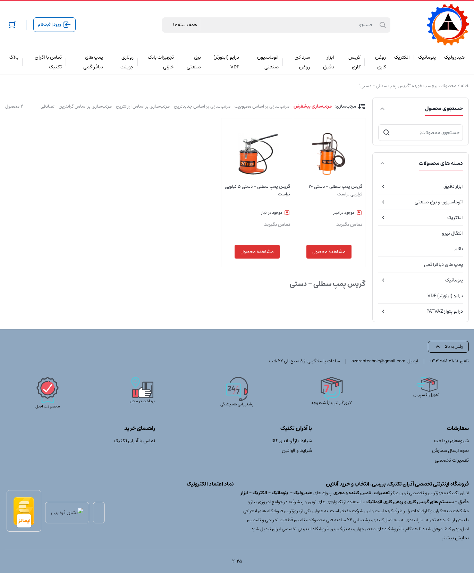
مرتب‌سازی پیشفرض (313, 106)
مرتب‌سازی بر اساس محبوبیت (262, 106)
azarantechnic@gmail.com (378, 361)
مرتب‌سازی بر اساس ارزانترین (143, 106)
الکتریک (455, 217)
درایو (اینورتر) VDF (445, 296)
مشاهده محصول (329, 251)
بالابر (458, 249)
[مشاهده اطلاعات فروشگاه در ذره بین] (67, 512)
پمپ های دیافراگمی (443, 264)
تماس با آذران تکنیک (134, 441)
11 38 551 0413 (444, 361)
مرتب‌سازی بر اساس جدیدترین (202, 106)
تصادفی (47, 106)
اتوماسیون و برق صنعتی (439, 202)
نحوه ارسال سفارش (450, 450)
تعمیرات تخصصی (452, 460)
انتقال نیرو (452, 233)
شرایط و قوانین (297, 450)
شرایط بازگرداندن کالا (291, 441)
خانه (465, 86)
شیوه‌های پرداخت (451, 441)
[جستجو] (386, 132)
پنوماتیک (454, 280)
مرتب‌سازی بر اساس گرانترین (85, 106)
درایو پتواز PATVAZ (444, 311)
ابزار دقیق (453, 186)
